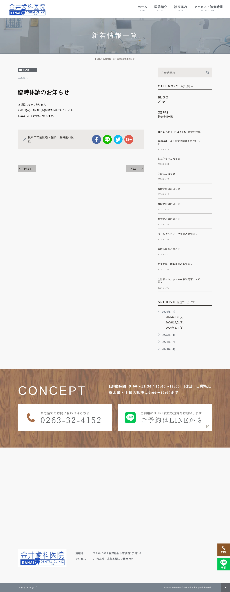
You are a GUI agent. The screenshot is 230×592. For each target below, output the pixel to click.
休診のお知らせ (166, 173)
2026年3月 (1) (175, 327)
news (26, 70)
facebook (96, 139)
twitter (118, 139)
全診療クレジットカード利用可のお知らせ (179, 281)
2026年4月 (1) (175, 322)
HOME (98, 58)
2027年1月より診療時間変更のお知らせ (179, 142)
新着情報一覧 (109, 58)
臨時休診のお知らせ (169, 188)
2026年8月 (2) (175, 317)
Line (107, 139)
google (128, 139)
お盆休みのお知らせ (169, 158)
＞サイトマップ (27, 587)
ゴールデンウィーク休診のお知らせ (178, 234)
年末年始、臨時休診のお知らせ (175, 264)
